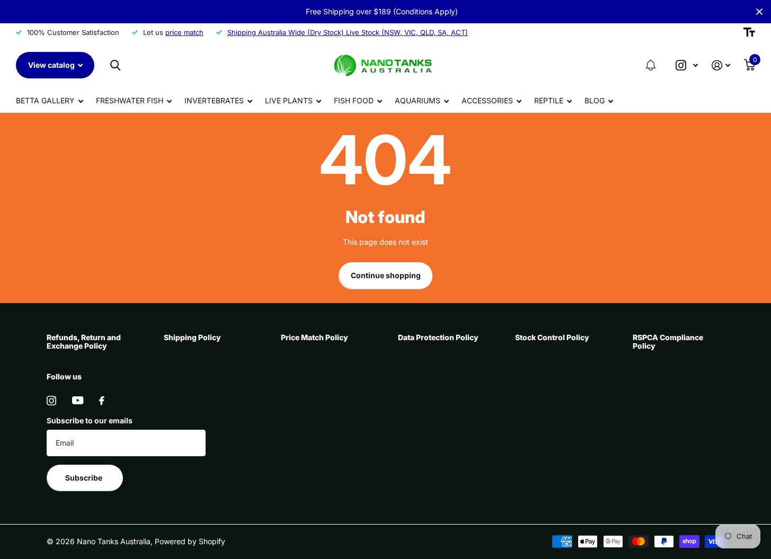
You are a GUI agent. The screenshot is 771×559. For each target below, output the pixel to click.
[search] (115, 65)
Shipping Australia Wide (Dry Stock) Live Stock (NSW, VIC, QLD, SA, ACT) (347, 32)
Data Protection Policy (438, 337)
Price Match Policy (314, 337)
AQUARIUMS (417, 100)
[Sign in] (721, 65)
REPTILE (548, 100)
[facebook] (101, 400)
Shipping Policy (192, 337)
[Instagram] (51, 400)
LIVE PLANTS (289, 100)
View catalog (52, 64)
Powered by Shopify (190, 541)
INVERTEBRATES (214, 100)
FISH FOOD (354, 100)
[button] (650, 65)
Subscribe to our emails (89, 420)
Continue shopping (386, 275)
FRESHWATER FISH (129, 100)
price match (184, 32)
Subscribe (84, 477)
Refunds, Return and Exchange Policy (84, 341)
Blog (594, 100)
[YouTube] (77, 400)
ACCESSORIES (487, 100)
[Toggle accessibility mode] (749, 32)
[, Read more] (686, 65)
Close (759, 11)
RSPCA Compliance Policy (668, 341)
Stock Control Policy (552, 337)
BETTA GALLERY (45, 100)
